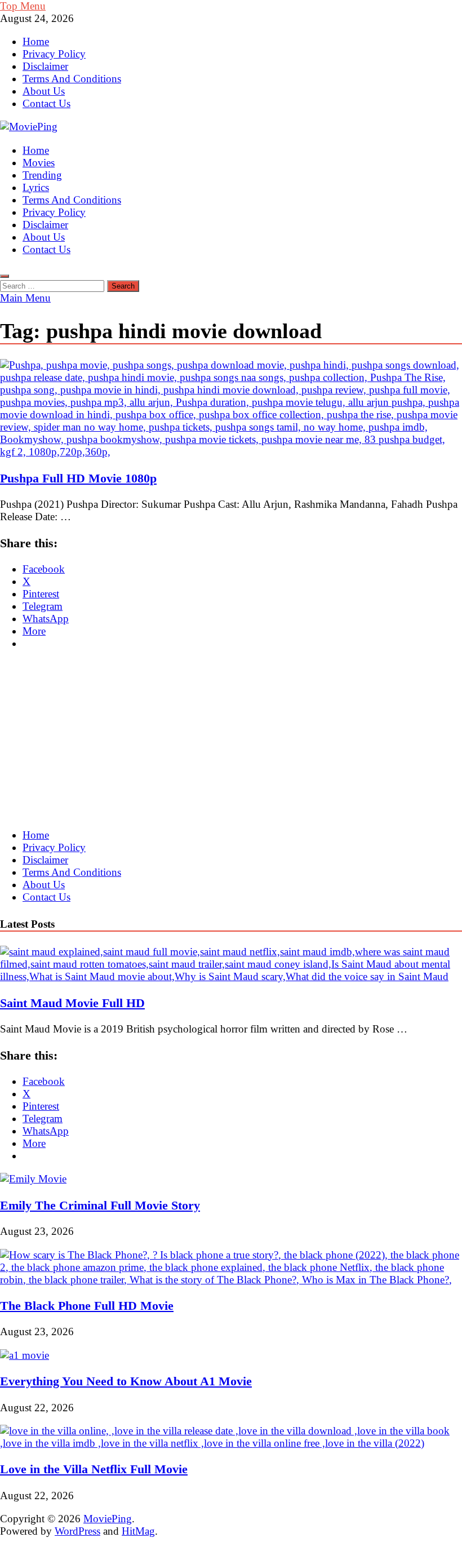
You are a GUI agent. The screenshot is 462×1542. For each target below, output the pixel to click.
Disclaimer (45, 66)
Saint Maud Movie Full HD (72, 1003)
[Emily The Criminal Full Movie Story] (33, 1179)
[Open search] (4, 276)
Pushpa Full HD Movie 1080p (78, 478)
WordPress (77, 1531)
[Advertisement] (231, 739)
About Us (44, 91)
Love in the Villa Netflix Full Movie (94, 1469)
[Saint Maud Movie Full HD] (231, 976)
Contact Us (46, 103)
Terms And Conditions (72, 79)
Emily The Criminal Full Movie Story (100, 1205)
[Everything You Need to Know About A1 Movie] (24, 1355)
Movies (39, 163)
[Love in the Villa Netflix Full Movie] (231, 1443)
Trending (42, 175)
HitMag (138, 1531)
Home (36, 41)
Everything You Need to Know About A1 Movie (126, 1381)
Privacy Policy (54, 54)
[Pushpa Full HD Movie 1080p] (231, 408)
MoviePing (107, 1519)
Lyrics (36, 187)
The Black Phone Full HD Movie (87, 1306)
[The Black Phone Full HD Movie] (231, 1280)
